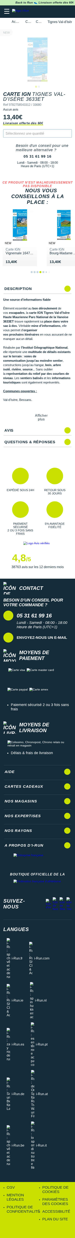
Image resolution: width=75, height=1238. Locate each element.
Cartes (28, 21)
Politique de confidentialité (23, 1209)
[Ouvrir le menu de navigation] (6, 11)
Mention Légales (15, 1197)
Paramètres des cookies (55, 1201)
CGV (11, 1187)
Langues (16, 929)
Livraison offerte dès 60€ (23, 123)
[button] (20, 481)
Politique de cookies (55, 1189)
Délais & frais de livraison (32, 753)
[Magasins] (51, 11)
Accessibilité (56, 1211)
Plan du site (55, 1219)
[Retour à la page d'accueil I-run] (21, 11)
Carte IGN (39, 21)
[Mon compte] (59, 11)
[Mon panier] (68, 11)
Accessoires (16, 21)
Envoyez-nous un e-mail (42, 637)
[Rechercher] (43, 11)
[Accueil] (4, 22)
